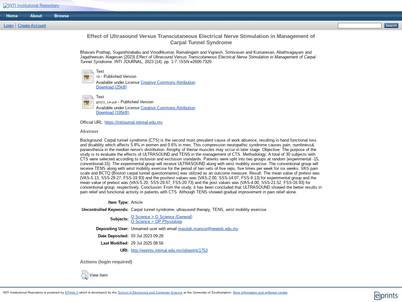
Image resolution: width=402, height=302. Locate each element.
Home (12, 15)
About (36, 15)
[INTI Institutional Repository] (31, 5)
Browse (61, 15)
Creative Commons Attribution (168, 82)
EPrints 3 (71, 292)
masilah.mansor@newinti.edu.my (208, 228)
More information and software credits (260, 292)
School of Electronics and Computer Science (150, 292)
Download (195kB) (112, 112)
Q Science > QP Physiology (156, 221)
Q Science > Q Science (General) (161, 216)
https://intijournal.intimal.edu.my (134, 122)
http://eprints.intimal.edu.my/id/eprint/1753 (169, 250)
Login (9, 25)
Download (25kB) (111, 87)
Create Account (32, 25)
